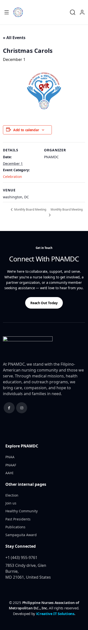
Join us (10, 503)
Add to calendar (26, 130)
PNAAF (10, 465)
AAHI (9, 473)
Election (11, 495)
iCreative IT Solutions (55, 613)
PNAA (9, 457)
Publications (15, 527)
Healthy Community (21, 511)
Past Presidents (18, 519)
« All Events (14, 37)
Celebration (12, 176)
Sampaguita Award (21, 534)
